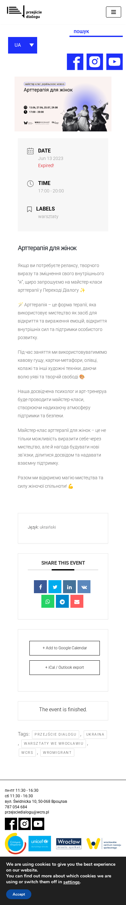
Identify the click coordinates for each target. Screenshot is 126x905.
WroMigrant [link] (57, 753)
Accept (19, 894)
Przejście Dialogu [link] (56, 734)
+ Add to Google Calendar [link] (65, 648)
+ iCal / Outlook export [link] (64, 667)
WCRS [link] (27, 753)
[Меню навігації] (113, 12)
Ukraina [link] (95, 734)
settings (71, 882)
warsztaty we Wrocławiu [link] (53, 743)
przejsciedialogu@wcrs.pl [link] (27, 812)
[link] (24, 12)
